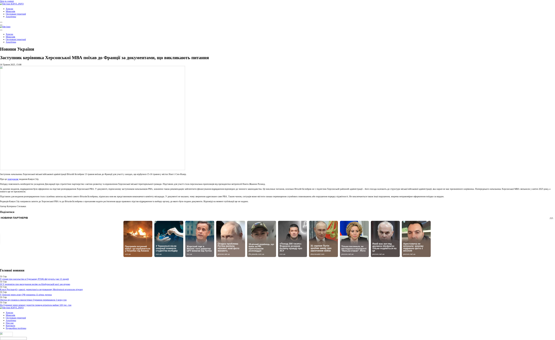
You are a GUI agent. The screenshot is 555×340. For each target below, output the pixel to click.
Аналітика (11, 16)
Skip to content (7, 1)
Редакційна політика (16, 328)
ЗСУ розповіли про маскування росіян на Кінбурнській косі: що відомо (35, 284)
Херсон (9, 9)
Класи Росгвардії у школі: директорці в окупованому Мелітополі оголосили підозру (41, 289)
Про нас (10, 323)
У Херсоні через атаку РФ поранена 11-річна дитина (26, 294)
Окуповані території (16, 14)
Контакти (10, 325)
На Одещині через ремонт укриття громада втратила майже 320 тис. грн (35, 305)
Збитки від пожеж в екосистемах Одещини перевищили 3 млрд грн (33, 300)
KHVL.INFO (17, 4)
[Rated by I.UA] (6, 335)
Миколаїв (10, 11)
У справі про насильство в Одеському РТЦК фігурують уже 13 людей (34, 279)
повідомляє (13, 179)
